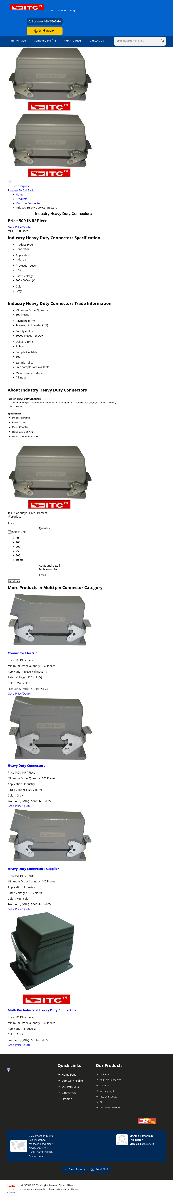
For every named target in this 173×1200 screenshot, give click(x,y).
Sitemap (67, 1099)
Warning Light (107, 1091)
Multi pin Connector (28, 203)
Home (19, 194)
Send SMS (102, 1169)
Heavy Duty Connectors (26, 765)
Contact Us (97, 40)
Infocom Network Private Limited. (63, 1189)
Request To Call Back (21, 190)
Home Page (18, 40)
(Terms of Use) (66, 1185)
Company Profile (45, 40)
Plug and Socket (108, 1096)
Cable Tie (104, 1085)
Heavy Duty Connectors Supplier (33, 869)
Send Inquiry (46, 30)
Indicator (104, 1074)
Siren (102, 1102)
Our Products (73, 40)
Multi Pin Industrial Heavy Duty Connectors (42, 1010)
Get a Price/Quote (19, 227)
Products (21, 199)
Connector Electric (22, 653)
